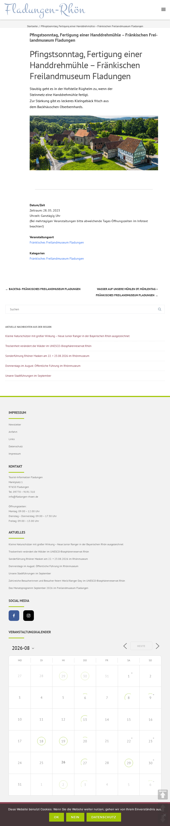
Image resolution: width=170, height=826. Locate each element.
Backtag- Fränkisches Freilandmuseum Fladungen (43, 289)
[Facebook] (14, 615)
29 (63, 676)
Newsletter (15, 424)
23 (151, 741)
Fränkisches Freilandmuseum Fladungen (57, 242)
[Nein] (164, 815)
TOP (163, 795)
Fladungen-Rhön (44, 9)
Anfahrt (13, 431)
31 (107, 676)
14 (107, 719)
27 (85, 763)
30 (85, 676)
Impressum (15, 453)
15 (129, 719)
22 (129, 741)
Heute (141, 646)
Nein (75, 817)
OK (56, 817)
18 (41, 741)
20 (85, 741)
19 (63, 741)
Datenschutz (16, 446)
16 (151, 719)
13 (85, 719)
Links (12, 439)
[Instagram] (28, 615)
